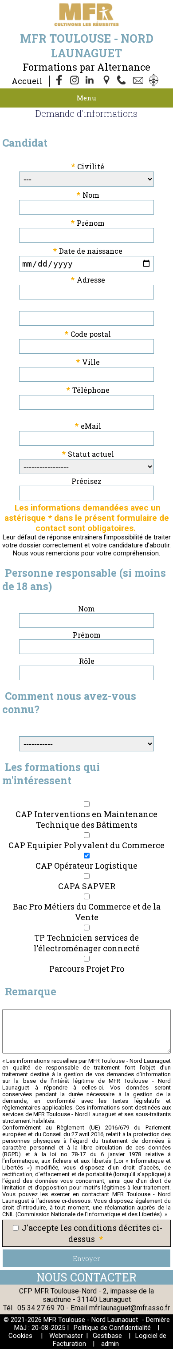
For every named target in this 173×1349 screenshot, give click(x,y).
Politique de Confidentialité (112, 1328)
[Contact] (139, 80)
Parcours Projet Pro (86, 968)
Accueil (27, 81)
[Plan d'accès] (107, 80)
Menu (86, 97)
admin (110, 1344)
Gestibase (107, 1336)
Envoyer (86, 1258)
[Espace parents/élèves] (155, 80)
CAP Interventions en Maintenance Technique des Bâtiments (86, 819)
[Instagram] (75, 80)
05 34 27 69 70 (40, 1308)
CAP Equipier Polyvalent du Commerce (86, 845)
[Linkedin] (91, 80)
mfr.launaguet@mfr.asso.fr (129, 1308)
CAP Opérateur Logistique (86, 865)
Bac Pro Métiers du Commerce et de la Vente (87, 911)
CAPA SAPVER (86, 886)
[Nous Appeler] (123, 80)
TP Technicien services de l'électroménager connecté (87, 943)
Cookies (20, 1336)
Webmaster (66, 1336)
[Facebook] (59, 80)
